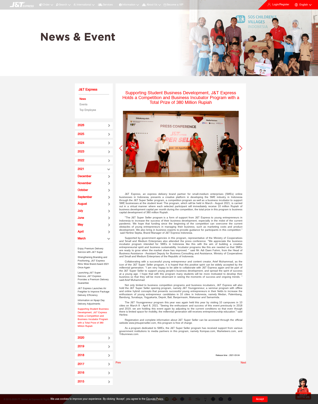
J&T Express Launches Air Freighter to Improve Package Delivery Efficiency (93, 291)
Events (83, 104)
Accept (260, 399)
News (83, 99)
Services (108, 4)
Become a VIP (175, 4)
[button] (120, 148)
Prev (118, 362)
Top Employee (88, 110)
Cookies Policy (154, 399)
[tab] (94, 125)
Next (243, 362)
